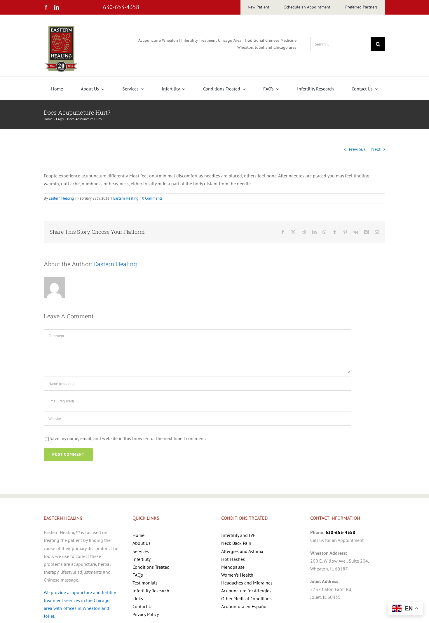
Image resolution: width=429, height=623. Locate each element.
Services (140, 551)
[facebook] (46, 7)
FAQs (60, 119)
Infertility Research (150, 591)
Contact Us (143, 606)
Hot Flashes (233, 559)
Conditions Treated (151, 567)
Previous (357, 149)
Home (48, 119)
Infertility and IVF (238, 535)
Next (376, 149)
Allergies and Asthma (242, 551)
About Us (141, 543)
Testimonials (145, 583)
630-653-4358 (121, 7)
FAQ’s (137, 575)
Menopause (233, 567)
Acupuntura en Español (244, 606)
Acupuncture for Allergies (246, 591)
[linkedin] (56, 7)
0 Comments (152, 198)
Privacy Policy (145, 614)
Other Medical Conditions (246, 598)
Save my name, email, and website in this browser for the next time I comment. (128, 438)
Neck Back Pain (236, 543)
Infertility (141, 559)
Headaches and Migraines (247, 583)
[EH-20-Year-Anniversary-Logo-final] (61, 26)
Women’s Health (237, 575)
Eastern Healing (61, 198)
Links (137, 598)
